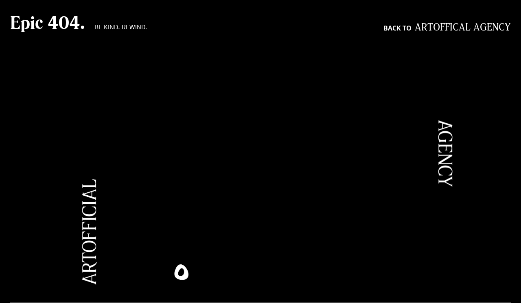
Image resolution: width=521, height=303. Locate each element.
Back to (447, 28)
